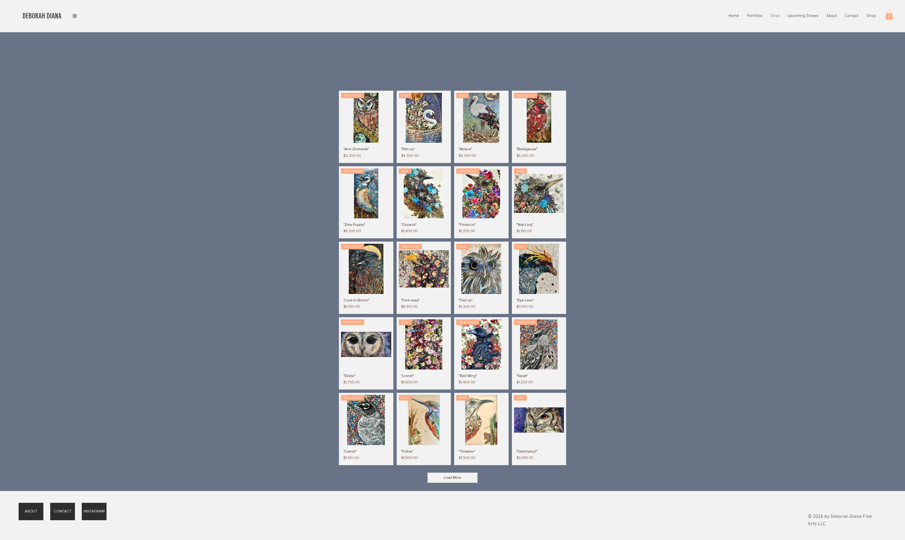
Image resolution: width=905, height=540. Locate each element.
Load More (452, 477)
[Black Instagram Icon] (74, 16)
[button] (851, 16)
